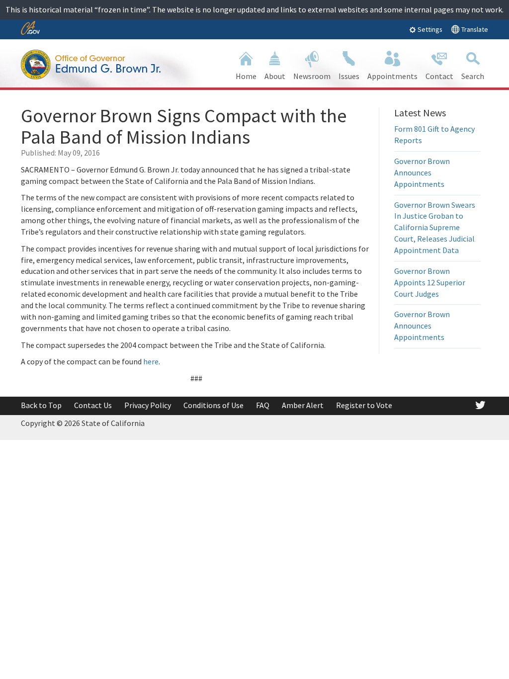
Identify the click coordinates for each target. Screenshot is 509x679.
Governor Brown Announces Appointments (422, 172)
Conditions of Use (213, 405)
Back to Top (41, 405)
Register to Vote (364, 405)
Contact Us (93, 405)
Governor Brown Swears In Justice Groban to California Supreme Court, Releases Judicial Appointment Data (434, 227)
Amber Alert (303, 405)
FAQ (262, 405)
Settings (429, 29)
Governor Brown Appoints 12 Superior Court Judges (429, 282)
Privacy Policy (147, 405)
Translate (474, 29)
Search (472, 76)
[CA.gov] (30, 28)
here (151, 361)
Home (246, 76)
